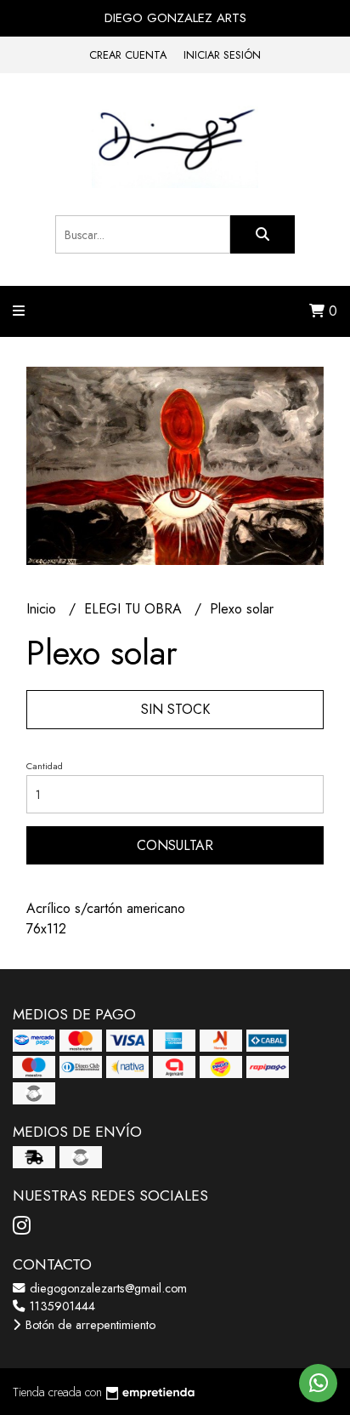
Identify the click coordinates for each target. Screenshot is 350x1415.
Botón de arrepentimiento (88, 1324)
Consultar (175, 845)
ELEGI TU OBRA (135, 609)
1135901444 (60, 1306)
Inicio (43, 609)
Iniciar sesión (222, 55)
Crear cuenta (128, 55)
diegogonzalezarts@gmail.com (106, 1288)
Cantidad (44, 766)
